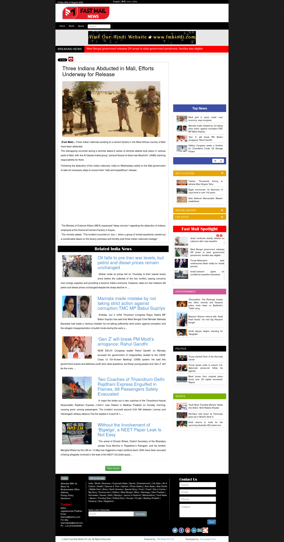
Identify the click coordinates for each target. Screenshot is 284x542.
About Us (65, 486)
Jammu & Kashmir (132, 495)
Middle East (95, 489)
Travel (148, 489)
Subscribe (140, 513)
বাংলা (128, 1)
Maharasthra (149, 495)
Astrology (145, 492)
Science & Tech (112, 486)
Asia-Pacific (161, 486)
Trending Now (104, 498)
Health (100, 486)
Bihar (137, 492)
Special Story (131, 489)
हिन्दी (123, 1)
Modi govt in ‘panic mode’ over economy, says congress (205, 119)
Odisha (116, 492)
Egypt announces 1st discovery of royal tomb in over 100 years (205, 191)
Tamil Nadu (161, 495)
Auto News (150, 486)
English (116, 1)
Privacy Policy (67, 495)
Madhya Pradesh (151, 498)
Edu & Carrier (159, 489)
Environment (105, 492)
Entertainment (144, 483)
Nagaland (109, 501)
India (91, 483)
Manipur (118, 495)
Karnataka (93, 495)
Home (62, 25)
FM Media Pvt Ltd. (165, 539)
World (71, 25)
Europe (130, 498)
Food (141, 489)
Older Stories (113, 468)
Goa (100, 501)
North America (116, 489)
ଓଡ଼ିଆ (134, 1)
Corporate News (120, 483)
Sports (81, 25)
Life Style (156, 483)
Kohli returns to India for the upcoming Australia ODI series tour (205, 424)
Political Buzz (119, 498)
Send (211, 522)
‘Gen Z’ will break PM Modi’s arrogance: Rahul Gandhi (126, 341)
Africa (105, 489)
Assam (93, 498)
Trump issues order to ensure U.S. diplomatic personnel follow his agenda (205, 367)
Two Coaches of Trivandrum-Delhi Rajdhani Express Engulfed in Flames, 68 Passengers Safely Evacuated (131, 386)
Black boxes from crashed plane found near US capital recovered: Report (205, 379)
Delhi (110, 495)
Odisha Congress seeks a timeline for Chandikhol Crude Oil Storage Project (205, 148)
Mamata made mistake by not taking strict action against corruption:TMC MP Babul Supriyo (131, 303)
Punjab (138, 498)
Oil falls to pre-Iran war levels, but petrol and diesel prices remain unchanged (131, 262)
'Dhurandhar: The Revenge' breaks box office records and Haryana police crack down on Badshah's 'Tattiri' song (205, 304)
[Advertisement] (170, 13)
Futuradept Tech (208, 539)
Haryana (92, 501)
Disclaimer (65, 498)
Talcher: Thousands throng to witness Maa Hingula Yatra (205, 182)
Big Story (92, 492)
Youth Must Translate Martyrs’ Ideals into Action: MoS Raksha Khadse (205, 406)
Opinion (125, 486)
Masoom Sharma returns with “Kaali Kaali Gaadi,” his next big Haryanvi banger (205, 319)
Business (106, 483)
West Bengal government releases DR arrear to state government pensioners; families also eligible (145, 48)
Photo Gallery (136, 486)
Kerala (103, 495)
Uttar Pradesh (158, 492)
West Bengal (127, 492)
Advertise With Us (69, 483)
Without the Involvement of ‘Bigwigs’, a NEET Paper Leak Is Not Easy (129, 429)
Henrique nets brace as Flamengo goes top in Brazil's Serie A (205, 415)
